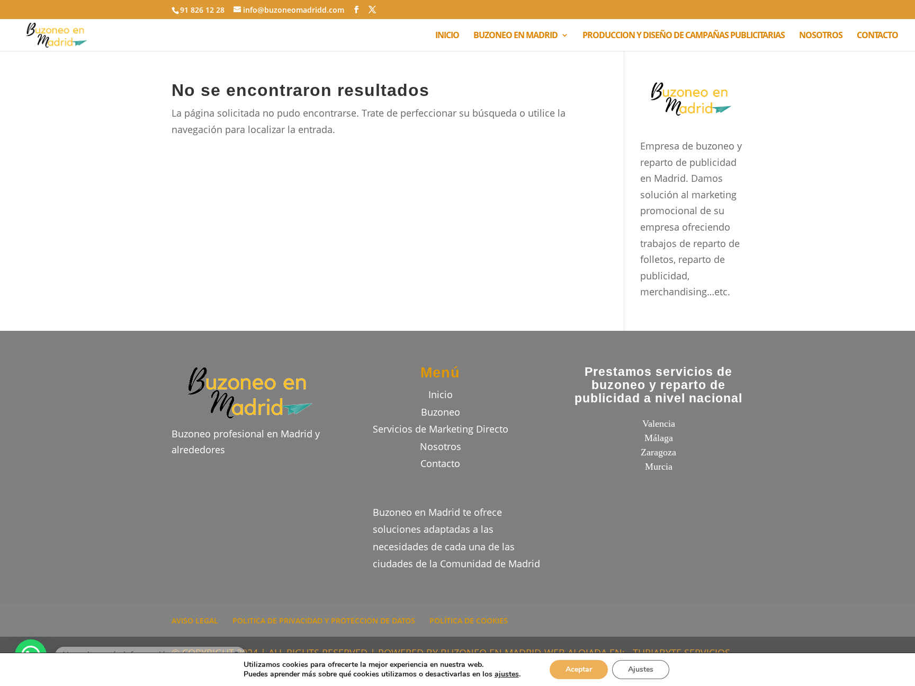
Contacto (440, 463)
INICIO (447, 36)
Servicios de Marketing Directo (440, 429)
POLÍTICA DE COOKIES (468, 620)
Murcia (658, 466)
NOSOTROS (820, 36)
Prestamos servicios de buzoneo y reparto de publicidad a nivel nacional (658, 385)
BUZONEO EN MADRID (515, 36)
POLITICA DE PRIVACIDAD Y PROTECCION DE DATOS (323, 620)
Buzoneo (440, 412)
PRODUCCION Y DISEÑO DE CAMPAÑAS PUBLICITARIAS (683, 36)
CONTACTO (877, 36)
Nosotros (440, 446)
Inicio (440, 394)
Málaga (658, 438)
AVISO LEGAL (195, 620)
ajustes (507, 674)
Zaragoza (658, 452)
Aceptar (579, 669)
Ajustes (640, 669)
